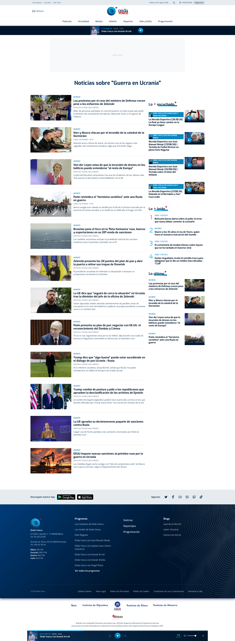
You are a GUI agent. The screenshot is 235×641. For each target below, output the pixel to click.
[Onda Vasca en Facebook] (173, 497)
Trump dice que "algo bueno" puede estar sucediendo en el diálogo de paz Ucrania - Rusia (109, 359)
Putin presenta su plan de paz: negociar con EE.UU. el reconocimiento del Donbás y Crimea (107, 326)
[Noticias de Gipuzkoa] (95, 605)
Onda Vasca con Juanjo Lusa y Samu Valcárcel (93, 547)
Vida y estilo (161, 215)
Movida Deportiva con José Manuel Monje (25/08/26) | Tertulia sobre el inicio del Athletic (163, 170)
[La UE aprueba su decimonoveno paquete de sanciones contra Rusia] (50, 428)
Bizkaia (99, 21)
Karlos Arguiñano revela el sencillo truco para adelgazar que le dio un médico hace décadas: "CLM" (179, 261)
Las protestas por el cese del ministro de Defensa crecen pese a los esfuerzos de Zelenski (109, 102)
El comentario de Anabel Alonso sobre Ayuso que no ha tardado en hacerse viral (179, 246)
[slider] (195, 636)
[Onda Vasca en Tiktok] (201, 497)
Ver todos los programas (87, 570)
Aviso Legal (101, 591)
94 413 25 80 (40, 537)
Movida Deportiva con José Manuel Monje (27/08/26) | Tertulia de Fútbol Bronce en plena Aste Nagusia (164, 145)
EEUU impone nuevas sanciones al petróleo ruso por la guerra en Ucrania (108, 455)
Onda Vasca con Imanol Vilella (90, 560)
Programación (165, 21)
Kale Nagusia (81, 535)
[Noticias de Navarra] (165, 605)
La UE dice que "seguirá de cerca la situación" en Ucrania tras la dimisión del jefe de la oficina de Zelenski (109, 294)
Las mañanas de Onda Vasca (89, 524)
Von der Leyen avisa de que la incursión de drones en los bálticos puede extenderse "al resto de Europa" (109, 166)
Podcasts (67, 21)
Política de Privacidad (119, 591)
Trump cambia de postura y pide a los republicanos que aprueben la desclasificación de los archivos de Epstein (108, 391)
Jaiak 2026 (57, 3)
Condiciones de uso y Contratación (169, 591)
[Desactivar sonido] (185, 635)
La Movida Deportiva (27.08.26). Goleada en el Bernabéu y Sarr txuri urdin (166, 194)
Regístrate (199, 2)
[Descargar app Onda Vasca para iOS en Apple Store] (85, 496)
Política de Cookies (141, 591)
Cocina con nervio (172, 535)
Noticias (128, 520)
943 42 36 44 (40, 544)
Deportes (128, 21)
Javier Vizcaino (170, 529)
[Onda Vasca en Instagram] (187, 497)
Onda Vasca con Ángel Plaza (89, 565)
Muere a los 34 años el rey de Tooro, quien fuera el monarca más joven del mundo (177, 233)
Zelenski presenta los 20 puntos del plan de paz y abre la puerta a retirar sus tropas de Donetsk (108, 262)
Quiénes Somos (85, 591)
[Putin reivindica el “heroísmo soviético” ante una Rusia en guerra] (50, 204)
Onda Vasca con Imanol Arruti (116, 31)
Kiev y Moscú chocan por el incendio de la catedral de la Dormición (108, 134)
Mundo (76, 97)
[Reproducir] (140, 30)
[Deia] (74, 605)
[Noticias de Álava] (137, 605)
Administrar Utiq (195, 591)
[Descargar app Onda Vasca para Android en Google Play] (66, 496)
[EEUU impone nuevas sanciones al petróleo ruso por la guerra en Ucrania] (50, 461)
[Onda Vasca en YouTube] (180, 497)
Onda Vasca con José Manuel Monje (92, 540)
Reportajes (129, 526)
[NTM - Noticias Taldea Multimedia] (117, 605)
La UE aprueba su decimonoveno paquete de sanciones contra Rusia (108, 423)
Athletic (113, 21)
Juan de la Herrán (172, 524)
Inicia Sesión (187, 2)
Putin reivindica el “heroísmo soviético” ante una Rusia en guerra (107, 198)
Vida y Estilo (145, 21)
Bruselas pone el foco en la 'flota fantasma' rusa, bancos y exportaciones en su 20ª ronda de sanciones (109, 230)
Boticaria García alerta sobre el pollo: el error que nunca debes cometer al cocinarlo (178, 220)
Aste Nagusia (37, 3)
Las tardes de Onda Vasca (88, 529)
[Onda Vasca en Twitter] (166, 497)
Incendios (47, 3)
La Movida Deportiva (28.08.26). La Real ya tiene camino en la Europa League (166, 122)
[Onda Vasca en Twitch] (194, 497)
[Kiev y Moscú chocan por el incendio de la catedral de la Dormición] (50, 140)
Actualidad (83, 21)
